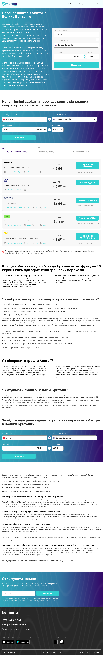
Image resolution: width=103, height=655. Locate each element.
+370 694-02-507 (11, 620)
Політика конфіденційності (11, 652)
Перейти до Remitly (87, 200)
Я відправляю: (59, 52)
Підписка (47, 593)
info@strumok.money (14, 624)
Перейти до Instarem (87, 166)
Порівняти (76, 65)
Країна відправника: (61, 30)
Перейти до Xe (87, 182)
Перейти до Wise (87, 218)
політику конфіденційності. (35, 602)
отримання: (91, 52)
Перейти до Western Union (87, 237)
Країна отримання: (61, 41)
